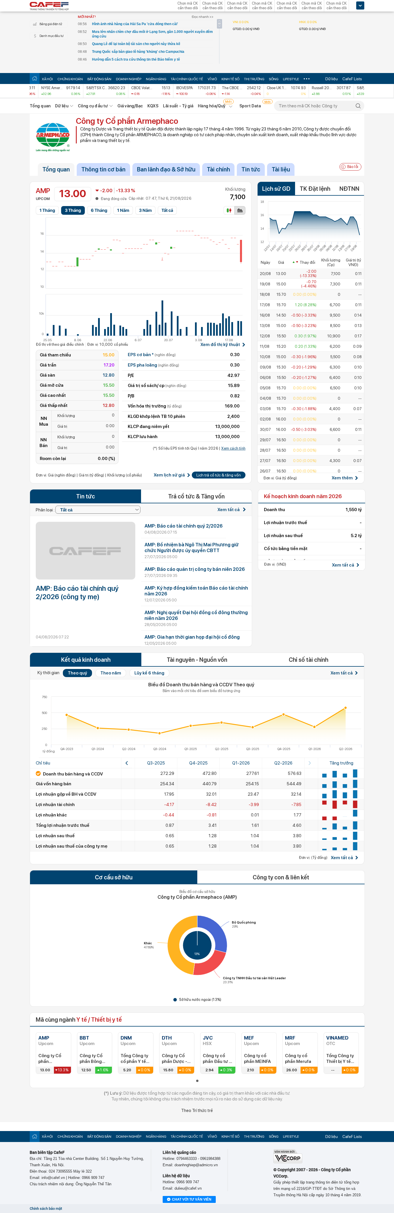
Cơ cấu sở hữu (113, 877)
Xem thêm (342, 478)
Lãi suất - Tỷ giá (178, 106)
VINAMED (337, 1038)
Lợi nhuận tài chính (55, 804)
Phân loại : (45, 510)
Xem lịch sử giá (169, 475)
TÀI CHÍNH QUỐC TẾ (187, 79)
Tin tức (250, 169)
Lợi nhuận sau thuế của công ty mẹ (71, 846)
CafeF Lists (352, 78)
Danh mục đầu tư (51, 36)
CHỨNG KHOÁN (70, 79)
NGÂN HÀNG (156, 79)
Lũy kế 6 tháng (149, 673)
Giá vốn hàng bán (53, 783)
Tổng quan (40, 106)
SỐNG (273, 79)
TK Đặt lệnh (315, 188)
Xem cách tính (233, 448)
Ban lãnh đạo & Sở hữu (166, 169)
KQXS (152, 106)
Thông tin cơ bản (103, 169)
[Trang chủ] (34, 78)
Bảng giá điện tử (51, 24)
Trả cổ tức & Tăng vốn (196, 496)
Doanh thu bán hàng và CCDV (72, 774)
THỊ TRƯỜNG (254, 79)
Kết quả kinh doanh (85, 659)
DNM (126, 1038)
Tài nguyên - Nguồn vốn (197, 659)
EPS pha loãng (153, 365)
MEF (249, 1038)
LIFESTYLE (291, 79)
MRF (290, 1038)
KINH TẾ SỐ (230, 79)
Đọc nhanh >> (202, 17)
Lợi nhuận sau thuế (55, 835)
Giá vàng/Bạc (130, 106)
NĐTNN (349, 188)
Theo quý (77, 673)
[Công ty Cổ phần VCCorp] (287, 1162)
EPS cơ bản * (152, 354)
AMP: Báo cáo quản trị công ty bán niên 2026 (195, 569)
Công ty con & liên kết (281, 877)
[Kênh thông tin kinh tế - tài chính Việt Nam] (49, 7)
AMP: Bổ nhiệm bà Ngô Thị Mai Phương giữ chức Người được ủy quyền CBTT (192, 547)
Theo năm (110, 673)
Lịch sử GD (276, 188)
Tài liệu (281, 169)
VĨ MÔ (212, 79)
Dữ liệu (331, 78)
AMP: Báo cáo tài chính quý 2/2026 (184, 526)
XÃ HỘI (47, 79)
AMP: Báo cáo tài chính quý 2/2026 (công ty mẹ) (77, 592)
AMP (43, 1038)
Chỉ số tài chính (308, 659)
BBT (84, 1038)
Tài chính (218, 169)
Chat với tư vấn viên (191, 1199)
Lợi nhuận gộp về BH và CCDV (66, 794)
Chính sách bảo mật (46, 1208)
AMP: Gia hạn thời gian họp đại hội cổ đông (192, 637)
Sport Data (250, 106)
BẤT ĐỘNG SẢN (99, 79)
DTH (167, 1038)
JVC (208, 1038)
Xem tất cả (229, 509)
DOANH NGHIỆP (128, 79)
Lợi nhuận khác (51, 815)
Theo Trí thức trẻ (197, 1110)
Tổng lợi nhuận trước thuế (62, 825)
